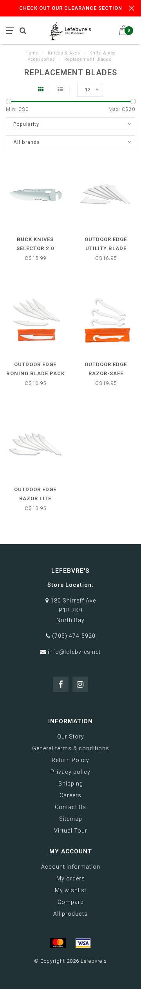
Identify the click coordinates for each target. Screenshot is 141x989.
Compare (70, 902)
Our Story (70, 736)
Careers (70, 795)
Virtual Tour (70, 830)
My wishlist (71, 890)
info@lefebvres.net (74, 652)
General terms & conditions (70, 748)
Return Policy (70, 760)
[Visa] (83, 943)
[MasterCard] (58, 943)
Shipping (70, 783)
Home (32, 53)
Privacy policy (70, 772)
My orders (70, 878)
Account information (70, 867)
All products (70, 914)
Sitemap (70, 819)
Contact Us (70, 807)
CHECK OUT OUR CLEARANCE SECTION (70, 8)
